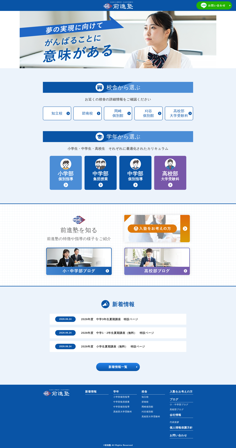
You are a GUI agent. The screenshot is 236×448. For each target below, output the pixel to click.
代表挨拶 (174, 422)
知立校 (57, 113)
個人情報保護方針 (181, 427)
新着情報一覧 (118, 367)
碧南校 (87, 113)
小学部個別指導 (121, 397)
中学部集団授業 (121, 402)
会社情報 (175, 414)
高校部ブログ (177, 409)
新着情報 (91, 391)
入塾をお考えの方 (181, 391)
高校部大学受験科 (179, 113)
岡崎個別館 (117, 113)
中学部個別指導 (121, 407)
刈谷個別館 (148, 113)
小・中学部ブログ (179, 404)
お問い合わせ (178, 435)
